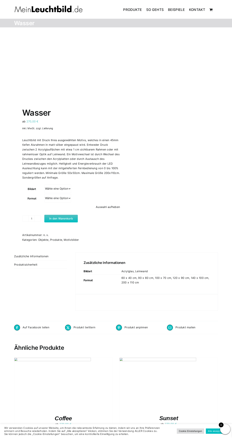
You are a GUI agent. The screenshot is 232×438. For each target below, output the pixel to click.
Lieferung (47, 128)
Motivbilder (71, 239)
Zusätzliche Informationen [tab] (31, 256)
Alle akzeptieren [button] (217, 431)
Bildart (32, 189)
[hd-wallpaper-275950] (63, 68)
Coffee (63, 418)
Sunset (168, 418)
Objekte (43, 239)
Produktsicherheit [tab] (25, 264)
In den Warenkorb (61, 218)
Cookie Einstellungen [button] (190, 431)
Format (32, 198)
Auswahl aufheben (108, 207)
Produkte (56, 239)
